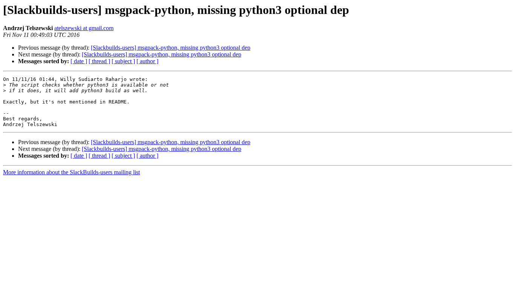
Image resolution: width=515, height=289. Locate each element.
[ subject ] (123, 61)
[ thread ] (99, 61)
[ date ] (79, 61)
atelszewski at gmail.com (83, 28)
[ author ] (147, 61)
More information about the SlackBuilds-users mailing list (71, 172)
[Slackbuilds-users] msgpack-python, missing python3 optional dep (170, 47)
